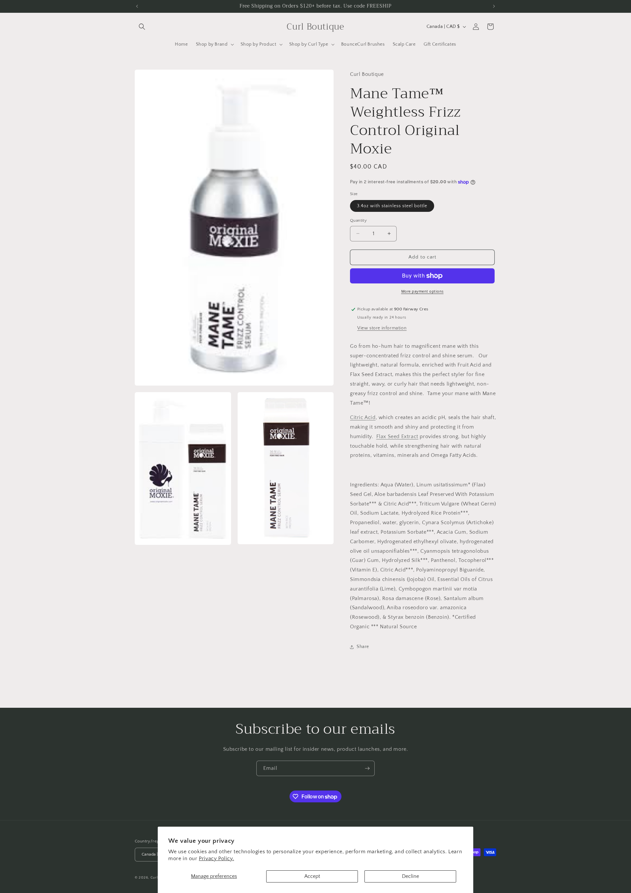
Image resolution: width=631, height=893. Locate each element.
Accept (312, 876)
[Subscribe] (367, 768)
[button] (142, 26)
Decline (410, 876)
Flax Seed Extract (397, 436)
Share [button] (363, 646)
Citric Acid (363, 417)
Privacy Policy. (216, 858)
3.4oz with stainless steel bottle (392, 206)
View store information (382, 328)
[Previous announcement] (137, 6)
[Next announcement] (494, 6)
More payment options (422, 291)
